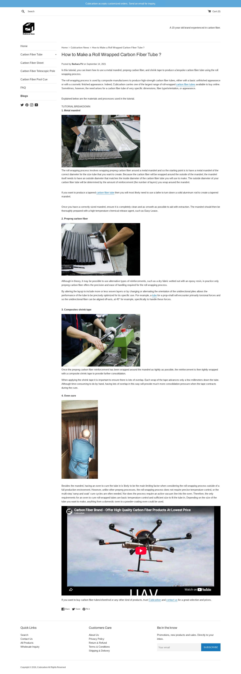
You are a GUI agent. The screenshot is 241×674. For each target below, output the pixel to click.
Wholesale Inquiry (30, 646)
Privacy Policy (96, 638)
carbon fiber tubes (185, 84)
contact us (171, 599)
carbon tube (105, 192)
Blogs (24, 96)
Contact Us (26, 638)
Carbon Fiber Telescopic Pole (37, 71)
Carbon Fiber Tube (38, 54)
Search (24, 635)
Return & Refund (98, 642)
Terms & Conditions (99, 646)
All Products (26, 642)
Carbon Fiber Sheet (31, 62)
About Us (94, 635)
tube (154, 295)
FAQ (23, 87)
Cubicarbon (155, 599)
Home (24, 46)
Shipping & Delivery (99, 650)
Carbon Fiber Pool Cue (34, 79)
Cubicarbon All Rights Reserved (51, 667)
